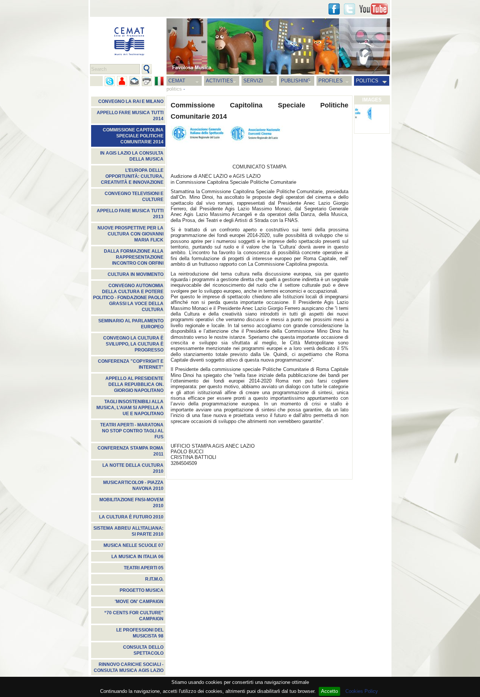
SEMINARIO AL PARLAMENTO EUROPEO (131, 324)
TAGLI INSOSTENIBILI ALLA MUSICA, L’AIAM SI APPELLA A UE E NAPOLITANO (130, 407)
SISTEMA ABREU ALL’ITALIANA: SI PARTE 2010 (128, 531)
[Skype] (110, 81)
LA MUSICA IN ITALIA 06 (137, 556)
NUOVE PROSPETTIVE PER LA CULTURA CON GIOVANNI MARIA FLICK (131, 234)
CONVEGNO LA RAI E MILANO (131, 101)
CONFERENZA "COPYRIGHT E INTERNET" (131, 364)
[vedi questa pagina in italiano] (159, 81)
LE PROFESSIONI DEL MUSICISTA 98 (140, 633)
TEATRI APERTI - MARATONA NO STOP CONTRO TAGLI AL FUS (132, 431)
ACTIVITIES (219, 80)
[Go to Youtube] (373, 9)
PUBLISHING (295, 80)
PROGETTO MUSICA (142, 590)
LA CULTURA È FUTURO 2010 (131, 517)
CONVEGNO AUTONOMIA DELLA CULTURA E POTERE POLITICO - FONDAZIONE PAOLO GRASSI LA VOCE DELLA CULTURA (128, 297)
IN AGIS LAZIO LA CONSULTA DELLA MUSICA (132, 156)
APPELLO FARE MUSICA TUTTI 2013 (130, 214)
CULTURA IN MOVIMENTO (136, 274)
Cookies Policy (361, 691)
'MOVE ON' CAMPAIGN (139, 601)
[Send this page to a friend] (122, 81)
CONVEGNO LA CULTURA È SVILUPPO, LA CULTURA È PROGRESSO (133, 344)
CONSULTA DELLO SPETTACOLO (143, 650)
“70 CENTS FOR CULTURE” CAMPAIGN (134, 616)
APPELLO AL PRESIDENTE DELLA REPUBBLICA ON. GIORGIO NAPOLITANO (134, 384)
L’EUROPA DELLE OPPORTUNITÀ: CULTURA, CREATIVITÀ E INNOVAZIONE (132, 176)
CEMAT (176, 80)
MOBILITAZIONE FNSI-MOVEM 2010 (131, 502)
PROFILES (330, 80)
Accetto (329, 691)
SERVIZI (253, 80)
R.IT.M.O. (154, 579)
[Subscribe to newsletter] (134, 81)
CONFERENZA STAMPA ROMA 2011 (131, 451)
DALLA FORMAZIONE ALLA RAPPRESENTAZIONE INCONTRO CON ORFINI (134, 257)
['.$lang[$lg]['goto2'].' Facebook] (334, 9)
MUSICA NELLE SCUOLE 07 (134, 545)
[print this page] (147, 81)
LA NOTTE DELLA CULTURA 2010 (133, 468)
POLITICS (367, 80)
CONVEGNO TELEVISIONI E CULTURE (134, 196)
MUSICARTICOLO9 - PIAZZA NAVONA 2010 (133, 485)
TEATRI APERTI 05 (144, 568)
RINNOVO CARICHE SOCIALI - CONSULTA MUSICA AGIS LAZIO (129, 667)
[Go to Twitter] (349, 9)
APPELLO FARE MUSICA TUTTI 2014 (130, 115)
